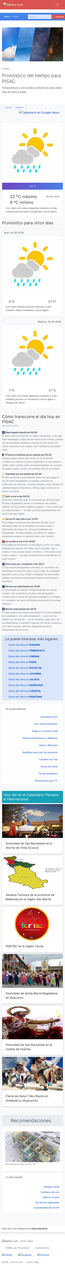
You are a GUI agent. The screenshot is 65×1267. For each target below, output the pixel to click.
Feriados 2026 (51, 1186)
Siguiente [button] (20, 107)
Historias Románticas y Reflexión (40, 738)
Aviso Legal (26, 1240)
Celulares (59, 17)
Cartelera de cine (50, 1192)
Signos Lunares (51, 1197)
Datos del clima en (24, 644)
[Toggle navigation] (57, 5)
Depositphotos (39, 1228)
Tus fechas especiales (47, 1202)
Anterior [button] (8, 107)
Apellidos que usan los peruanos (40, 752)
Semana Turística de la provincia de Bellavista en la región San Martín (30, 897)
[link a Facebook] (25, 1254)
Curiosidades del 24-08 (46, 1207)
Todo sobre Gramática (46, 723)
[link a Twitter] (7, 1254)
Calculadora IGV (49, 716)
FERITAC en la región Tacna (24, 946)
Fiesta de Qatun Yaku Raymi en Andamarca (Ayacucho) (27, 1098)
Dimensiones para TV (46, 780)
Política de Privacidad (17, 1247)
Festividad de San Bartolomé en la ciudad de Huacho (29, 1047)
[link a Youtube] (43, 1254)
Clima (7, 16)
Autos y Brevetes (48, 745)
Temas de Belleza (48, 773)
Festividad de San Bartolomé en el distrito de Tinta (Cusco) (29, 845)
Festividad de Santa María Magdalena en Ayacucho (32, 995)
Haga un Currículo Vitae (45, 731)
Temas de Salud (49, 766)
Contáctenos (42, 1247)
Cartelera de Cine (48, 759)
